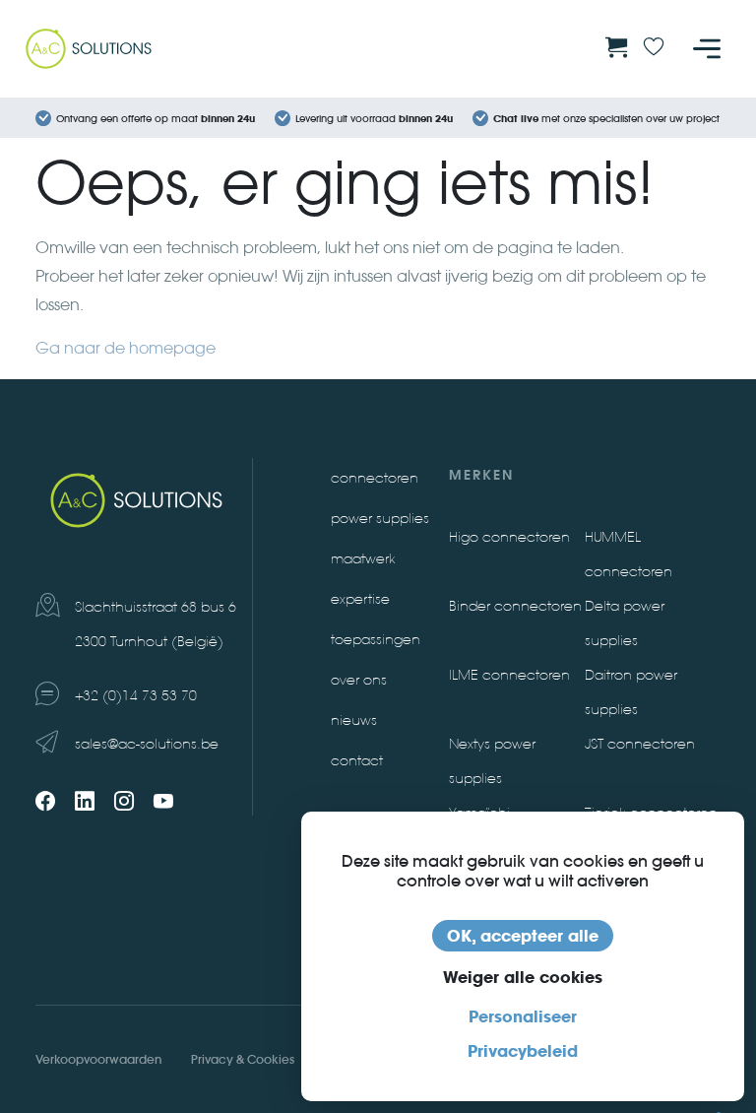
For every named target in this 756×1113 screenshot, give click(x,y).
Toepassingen (375, 639)
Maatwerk (363, 559)
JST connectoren (640, 744)
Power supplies (380, 518)
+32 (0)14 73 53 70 (136, 695)
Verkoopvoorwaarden (98, 1059)
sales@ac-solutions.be (147, 744)
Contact (357, 761)
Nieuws (354, 720)
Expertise (360, 599)
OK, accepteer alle (522, 936)
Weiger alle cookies (522, 977)
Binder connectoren (515, 606)
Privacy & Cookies (242, 1059)
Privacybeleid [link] (523, 1051)
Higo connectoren (509, 537)
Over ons (359, 680)
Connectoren (374, 478)
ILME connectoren (509, 675)
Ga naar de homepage (125, 348)
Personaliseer (523, 1016)
